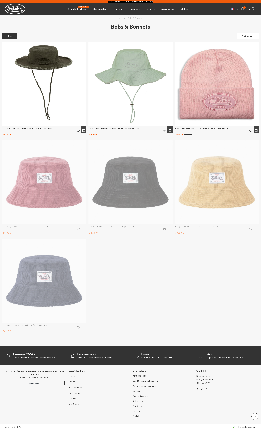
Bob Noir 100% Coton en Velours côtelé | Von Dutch (111, 227)
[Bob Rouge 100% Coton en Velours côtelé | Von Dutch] (44, 182)
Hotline (208, 353)
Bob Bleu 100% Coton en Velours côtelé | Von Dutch (25, 325)
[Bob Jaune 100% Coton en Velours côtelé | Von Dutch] (217, 182)
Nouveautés (167, 8)
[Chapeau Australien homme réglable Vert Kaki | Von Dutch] (44, 84)
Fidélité (183, 8)
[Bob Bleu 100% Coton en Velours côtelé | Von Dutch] (44, 281)
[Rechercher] (253, 8)
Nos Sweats (74, 404)
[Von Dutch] (15, 9)
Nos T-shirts (74, 393)
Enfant (149, 8)
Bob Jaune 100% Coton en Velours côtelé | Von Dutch (198, 227)
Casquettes (100, 8)
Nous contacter (203, 376)
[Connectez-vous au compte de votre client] (248, 9)
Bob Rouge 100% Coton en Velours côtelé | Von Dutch (26, 227)
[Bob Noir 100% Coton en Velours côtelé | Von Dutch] (130, 182)
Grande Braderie (78, 8)
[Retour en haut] (254, 416)
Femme (134, 8)
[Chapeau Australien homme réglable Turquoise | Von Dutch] (130, 84)
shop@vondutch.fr (205, 379)
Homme (118, 8)
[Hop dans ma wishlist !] (78, 131)
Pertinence (247, 36)
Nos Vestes (74, 398)
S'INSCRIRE (34, 383)
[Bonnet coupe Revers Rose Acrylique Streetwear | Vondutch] (217, 84)
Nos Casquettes (76, 387)
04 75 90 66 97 (203, 383)
